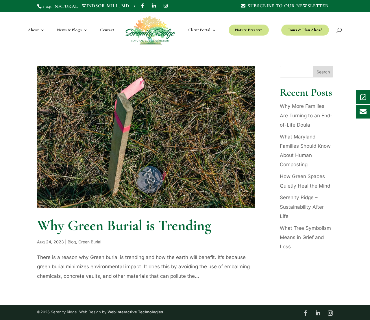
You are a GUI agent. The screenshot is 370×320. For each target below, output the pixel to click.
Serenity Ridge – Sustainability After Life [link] (302, 207)
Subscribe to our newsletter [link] (288, 6)
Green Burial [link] (89, 241)
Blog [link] (72, 241)
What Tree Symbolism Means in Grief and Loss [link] (305, 237)
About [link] (33, 30)
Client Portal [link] (199, 30)
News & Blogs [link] (69, 30)
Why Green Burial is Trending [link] (124, 225)
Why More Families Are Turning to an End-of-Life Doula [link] (306, 115)
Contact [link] (107, 30)
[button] (357, 12)
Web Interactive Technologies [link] (135, 312)
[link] (142, 7)
